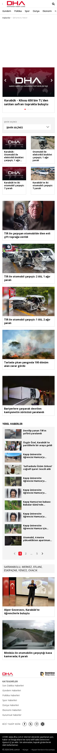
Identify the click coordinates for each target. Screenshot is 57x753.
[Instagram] (37, 724)
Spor (27, 11)
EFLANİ (37, 567)
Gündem (6, 11)
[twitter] (30, 724)
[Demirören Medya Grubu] (48, 674)
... (31, 553)
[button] (5, 80)
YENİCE (22, 570)
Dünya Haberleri (10, 705)
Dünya (36, 11)
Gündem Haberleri (11, 690)
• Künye (25, 750)
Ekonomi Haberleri (11, 710)
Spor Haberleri (9, 700)
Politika (18, 11)
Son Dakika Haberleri (13, 685)
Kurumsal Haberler (11, 715)
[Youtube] (43, 724)
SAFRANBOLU (12, 567)
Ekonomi (47, 11)
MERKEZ (27, 567)
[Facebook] (24, 724)
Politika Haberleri (11, 695)
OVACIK (32, 570)
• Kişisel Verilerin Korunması (43, 750)
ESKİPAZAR (10, 570)
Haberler (6, 18)
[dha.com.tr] (11, 674)
